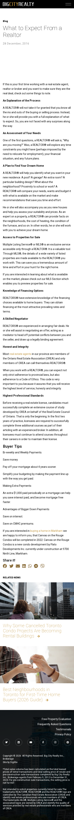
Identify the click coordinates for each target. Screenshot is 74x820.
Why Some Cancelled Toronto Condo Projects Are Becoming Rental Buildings (32, 631)
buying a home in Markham (46, 530)
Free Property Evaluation (56, 719)
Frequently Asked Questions (54, 724)
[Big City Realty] (18, 4)
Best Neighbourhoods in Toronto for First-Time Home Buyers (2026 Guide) (31, 694)
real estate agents (20, 353)
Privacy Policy (63, 734)
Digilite (13, 762)
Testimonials (63, 729)
